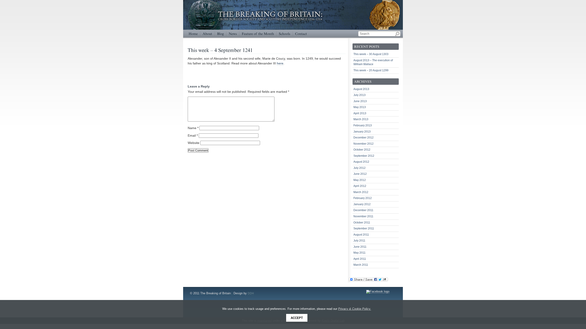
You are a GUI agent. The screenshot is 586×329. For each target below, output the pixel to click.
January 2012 (362, 204)
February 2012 (362, 198)
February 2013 (362, 125)
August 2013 (361, 89)
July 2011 (359, 240)
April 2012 (359, 186)
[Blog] (220, 34)
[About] (207, 34)
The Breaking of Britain (385, 17)
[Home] (193, 34)
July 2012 (359, 168)
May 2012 (359, 180)
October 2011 (361, 222)
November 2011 (363, 216)
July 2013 (359, 95)
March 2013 (360, 119)
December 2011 (363, 210)
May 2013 (359, 107)
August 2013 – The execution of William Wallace (373, 62)
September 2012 (363, 155)
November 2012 (363, 143)
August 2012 (361, 161)
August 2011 (361, 234)
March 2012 (360, 192)
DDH (251, 293)
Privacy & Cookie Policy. (354, 308)
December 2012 (363, 137)
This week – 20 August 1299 (370, 70)
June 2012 (360, 173)
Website (193, 143)
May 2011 (359, 252)
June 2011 (359, 246)
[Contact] (301, 34)
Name (193, 128)
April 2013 (359, 113)
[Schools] (285, 34)
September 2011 (363, 228)
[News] (232, 34)
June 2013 (360, 101)
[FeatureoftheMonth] (257, 34)
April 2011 (359, 258)
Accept (297, 318)
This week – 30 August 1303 (370, 54)
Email (193, 135)
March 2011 (360, 264)
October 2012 (361, 149)
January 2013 (362, 131)
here (280, 63)
